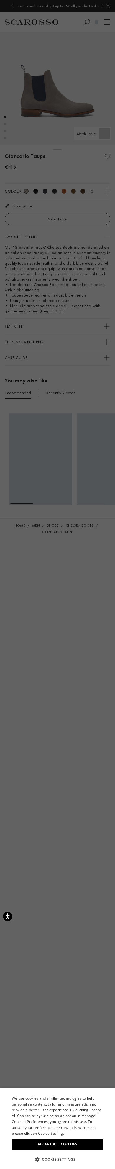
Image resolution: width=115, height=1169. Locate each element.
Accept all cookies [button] (57, 1144)
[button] (57, 1159)
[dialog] (57, 584)
